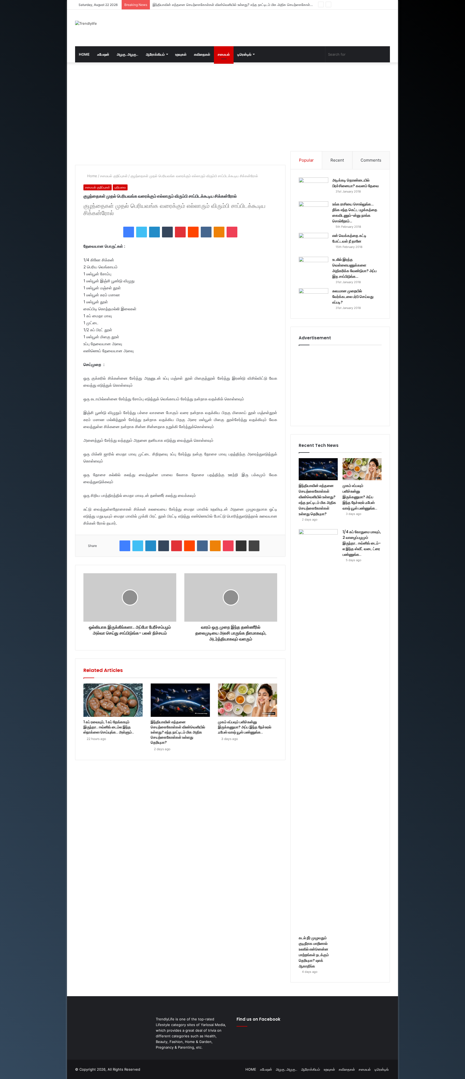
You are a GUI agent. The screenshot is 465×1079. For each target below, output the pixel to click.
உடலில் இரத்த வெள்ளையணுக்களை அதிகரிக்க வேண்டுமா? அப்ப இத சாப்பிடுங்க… (354, 268)
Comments (371, 160)
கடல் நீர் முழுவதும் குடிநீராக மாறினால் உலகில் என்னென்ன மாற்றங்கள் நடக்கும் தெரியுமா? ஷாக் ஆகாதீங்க (314, 952)
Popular (306, 160)
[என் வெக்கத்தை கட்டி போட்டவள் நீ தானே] (313, 243)
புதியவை (120, 187)
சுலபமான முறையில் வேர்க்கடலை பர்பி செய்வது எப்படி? (353, 296)
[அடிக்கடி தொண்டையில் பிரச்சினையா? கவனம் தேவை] (313, 187)
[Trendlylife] (86, 23)
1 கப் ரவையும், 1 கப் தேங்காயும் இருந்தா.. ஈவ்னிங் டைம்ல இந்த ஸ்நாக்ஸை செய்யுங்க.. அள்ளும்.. (108, 727)
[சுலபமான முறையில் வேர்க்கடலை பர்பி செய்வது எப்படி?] (313, 298)
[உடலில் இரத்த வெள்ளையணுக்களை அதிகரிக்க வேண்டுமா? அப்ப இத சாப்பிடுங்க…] (313, 267)
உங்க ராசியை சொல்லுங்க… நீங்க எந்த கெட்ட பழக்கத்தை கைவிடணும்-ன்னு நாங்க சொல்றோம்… (354, 212)
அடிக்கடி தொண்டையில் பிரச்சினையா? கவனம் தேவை (355, 182)
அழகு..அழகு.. (127, 54)
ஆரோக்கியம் (155, 54)
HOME (84, 54)
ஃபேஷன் (103, 54)
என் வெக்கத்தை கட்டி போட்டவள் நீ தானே (349, 238)
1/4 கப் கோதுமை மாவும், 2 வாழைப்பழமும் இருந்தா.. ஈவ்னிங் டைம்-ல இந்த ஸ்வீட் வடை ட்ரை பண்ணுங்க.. (362, 543)
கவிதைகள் (202, 54)
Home (91, 176)
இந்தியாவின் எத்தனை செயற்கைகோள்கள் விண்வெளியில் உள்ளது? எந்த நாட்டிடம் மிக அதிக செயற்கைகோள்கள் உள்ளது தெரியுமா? (178, 732)
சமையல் (224, 54)
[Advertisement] (286, 27)
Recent (337, 160)
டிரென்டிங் (244, 54)
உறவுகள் (180, 54)
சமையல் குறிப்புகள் (114, 176)
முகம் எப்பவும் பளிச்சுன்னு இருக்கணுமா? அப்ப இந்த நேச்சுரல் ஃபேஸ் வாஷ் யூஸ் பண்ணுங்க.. (219, 4)
